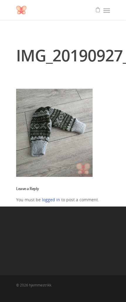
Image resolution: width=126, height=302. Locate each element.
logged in (51, 199)
